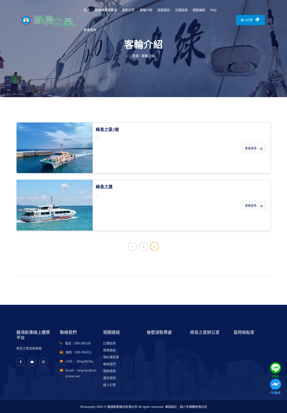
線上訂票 (247, 20)
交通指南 (181, 10)
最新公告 (128, 10)
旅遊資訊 (163, 10)
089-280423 (83, 352)
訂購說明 (109, 343)
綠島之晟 (104, 187)
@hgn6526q (84, 361)
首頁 (87, 10)
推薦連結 (109, 350)
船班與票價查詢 (106, 10)
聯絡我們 (109, 364)
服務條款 (109, 371)
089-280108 (82, 343)
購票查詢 (90, 30)
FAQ (213, 10)
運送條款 (109, 378)
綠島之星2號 (107, 129)
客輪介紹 (146, 10)
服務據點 (199, 10)
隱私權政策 (111, 357)
